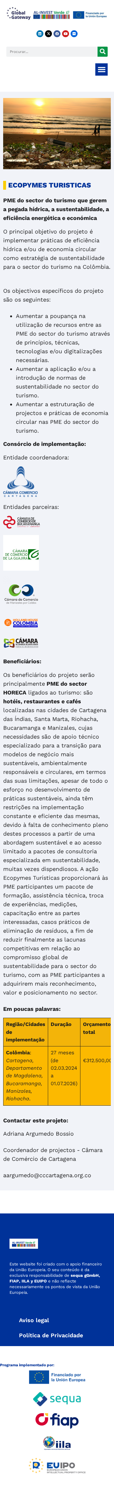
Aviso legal (34, 1320)
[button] (101, 69)
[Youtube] (65, 33)
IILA (24, 1281)
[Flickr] (74, 33)
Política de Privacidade (51, 1335)
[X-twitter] (48, 33)
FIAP (14, 1281)
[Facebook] (57, 33)
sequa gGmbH (85, 1275)
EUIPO (40, 1281)
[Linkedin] (39, 33)
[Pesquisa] (103, 52)
